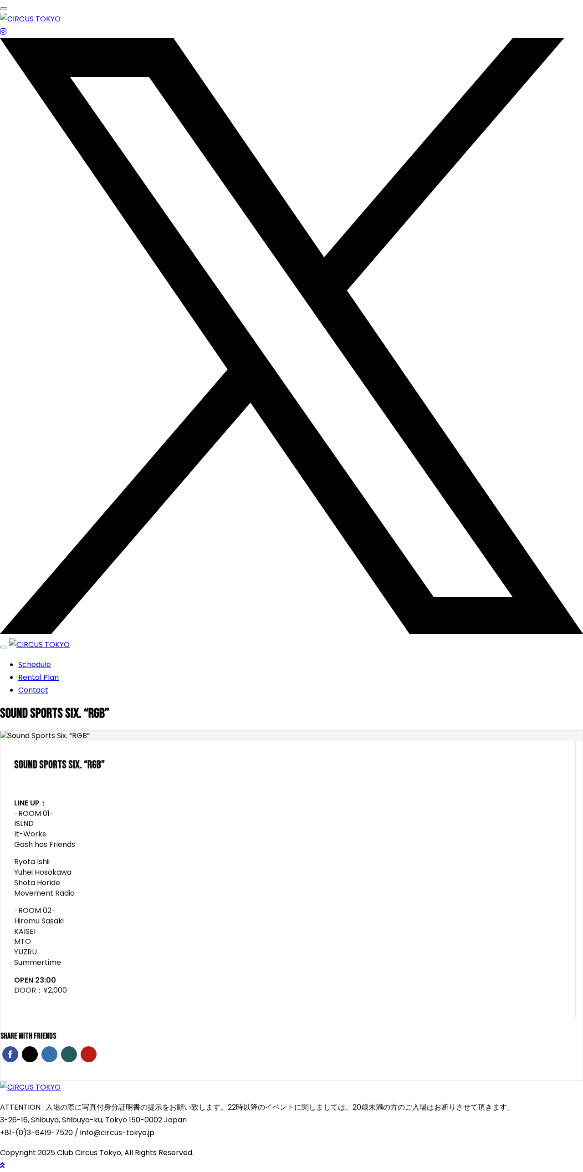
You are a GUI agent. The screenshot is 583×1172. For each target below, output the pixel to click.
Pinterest (89, 1054)
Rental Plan (38, 677)
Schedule (34, 664)
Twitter (30, 1054)
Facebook (10, 1054)
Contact (33, 690)
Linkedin (49, 1054)
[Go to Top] (2, 1165)
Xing (69, 1054)
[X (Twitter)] (291, 632)
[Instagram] (3, 31)
